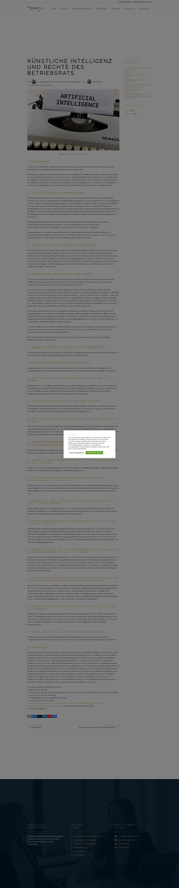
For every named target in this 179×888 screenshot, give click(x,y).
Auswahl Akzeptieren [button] (94, 452)
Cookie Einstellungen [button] (76, 453)
